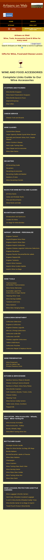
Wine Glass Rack (12, 478)
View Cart (33, 25)
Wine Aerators (11, 305)
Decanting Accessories (14, 171)
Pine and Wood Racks (13, 200)
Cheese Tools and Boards (15, 117)
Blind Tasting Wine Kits (14, 475)
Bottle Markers (11, 451)
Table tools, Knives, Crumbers (16, 404)
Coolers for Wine (12, 219)
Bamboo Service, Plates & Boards (18, 380)
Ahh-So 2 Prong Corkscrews (16, 330)
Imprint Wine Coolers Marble (16, 266)
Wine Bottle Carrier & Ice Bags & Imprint (20, 503)
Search (33, 21)
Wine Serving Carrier (13, 469)
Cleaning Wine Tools (13, 296)
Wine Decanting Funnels (14, 180)
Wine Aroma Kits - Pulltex (15, 425)
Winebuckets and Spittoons (15, 216)
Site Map (11, 25)
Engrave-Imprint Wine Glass (15, 242)
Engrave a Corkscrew (13, 324)
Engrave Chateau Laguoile (15, 327)
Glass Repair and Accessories (16, 148)
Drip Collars (10, 104)
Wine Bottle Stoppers (13, 92)
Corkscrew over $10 (13, 336)
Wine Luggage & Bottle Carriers (17, 494)
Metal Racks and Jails (13, 203)
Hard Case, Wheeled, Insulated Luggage (20, 497)
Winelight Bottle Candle (14, 445)
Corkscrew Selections (13, 321)
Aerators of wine (12, 177)
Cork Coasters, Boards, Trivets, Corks (19, 392)
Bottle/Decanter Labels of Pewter (18, 454)
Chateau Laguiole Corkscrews (16, 339)
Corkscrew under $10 (13, 333)
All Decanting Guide (13, 165)
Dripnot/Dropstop (12, 101)
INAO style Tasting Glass (14, 145)
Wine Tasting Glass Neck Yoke (16, 466)
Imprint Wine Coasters (14, 263)
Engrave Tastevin (12, 236)
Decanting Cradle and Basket (16, 174)
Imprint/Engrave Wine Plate (15, 239)
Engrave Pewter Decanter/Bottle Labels (20, 254)
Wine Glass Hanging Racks (15, 308)
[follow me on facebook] (8, 16)
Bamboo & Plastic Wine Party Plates (19, 386)
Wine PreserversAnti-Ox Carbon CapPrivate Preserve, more (14, 364)
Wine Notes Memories (14, 288)
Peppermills (10, 407)
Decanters (9, 168)
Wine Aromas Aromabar (14, 422)
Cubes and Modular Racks (15, 197)
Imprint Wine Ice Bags (14, 269)
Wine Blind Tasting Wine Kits (16, 431)
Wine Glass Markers (13, 457)
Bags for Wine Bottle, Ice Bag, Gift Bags (20, 448)
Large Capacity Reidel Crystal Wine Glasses (21, 134)
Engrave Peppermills (13, 257)
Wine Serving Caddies (13, 299)
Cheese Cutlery (11, 395)
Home (11, 21)
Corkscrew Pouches (13, 345)
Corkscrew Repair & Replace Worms (18, 348)
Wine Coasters (11, 463)
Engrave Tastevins (12, 260)
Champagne (10, 460)
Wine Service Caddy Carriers (16, 401)
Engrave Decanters (12, 251)
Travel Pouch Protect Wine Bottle (18, 506)
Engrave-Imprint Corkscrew (15, 245)
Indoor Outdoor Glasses (14, 142)
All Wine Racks (11, 194)
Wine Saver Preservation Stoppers (18, 95)
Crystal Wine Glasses (13, 131)
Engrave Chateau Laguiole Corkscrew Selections (22, 248)
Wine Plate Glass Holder (14, 472)
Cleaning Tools (11, 398)
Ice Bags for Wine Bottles (15, 222)
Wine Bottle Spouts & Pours (16, 98)
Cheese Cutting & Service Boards (17, 383)
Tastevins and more (13, 302)
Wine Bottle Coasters (13, 389)
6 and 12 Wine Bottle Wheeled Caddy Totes (21, 500)
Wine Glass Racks (12, 151)
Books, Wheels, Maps (13, 428)
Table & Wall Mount (13, 342)
